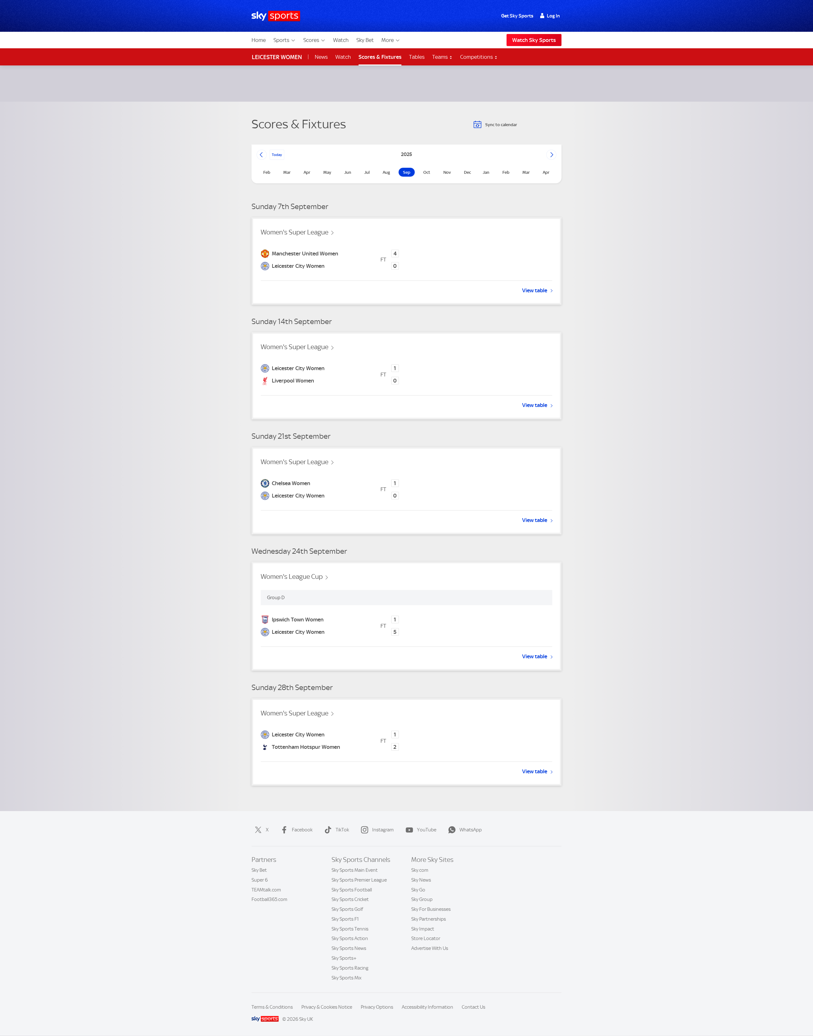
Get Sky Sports (517, 16)
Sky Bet (365, 40)
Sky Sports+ (344, 958)
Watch (341, 40)
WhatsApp (471, 830)
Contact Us (473, 1007)
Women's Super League (294, 232)
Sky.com (419, 870)
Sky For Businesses (431, 909)
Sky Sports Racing (350, 968)
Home (259, 40)
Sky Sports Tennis (350, 929)
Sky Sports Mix (346, 978)
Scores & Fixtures (380, 57)
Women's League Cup (292, 576)
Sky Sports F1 (345, 919)
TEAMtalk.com (266, 890)
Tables (417, 57)
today (277, 154)
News (321, 57)
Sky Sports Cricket (350, 899)
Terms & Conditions (272, 1007)
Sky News (421, 880)
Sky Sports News (349, 948)
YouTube (426, 830)
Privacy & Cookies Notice (326, 1007)
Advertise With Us (429, 948)
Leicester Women (277, 57)
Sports (281, 40)
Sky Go (418, 890)
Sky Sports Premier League (359, 880)
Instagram (383, 830)
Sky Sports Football (352, 890)
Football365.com (269, 899)
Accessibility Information (427, 1007)
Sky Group (422, 899)
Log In (553, 16)
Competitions (477, 57)
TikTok (342, 830)
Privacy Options (377, 1007)
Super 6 (260, 880)
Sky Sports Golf (347, 909)
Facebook (302, 830)
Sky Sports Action (350, 938)
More (387, 40)
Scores (311, 40)
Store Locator (425, 938)
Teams (440, 57)
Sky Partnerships (428, 919)
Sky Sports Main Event (355, 870)
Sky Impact (422, 929)
